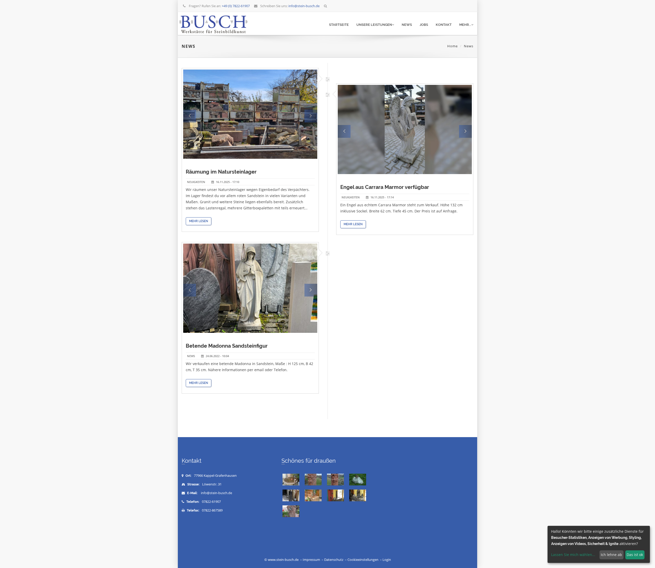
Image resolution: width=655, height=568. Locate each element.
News (407, 25)
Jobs (424, 25)
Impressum (311, 560)
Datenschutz (333, 560)
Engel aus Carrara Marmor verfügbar (384, 187)
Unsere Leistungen (374, 25)
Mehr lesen (198, 221)
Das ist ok (635, 554)
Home (452, 46)
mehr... (465, 25)
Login (387, 560)
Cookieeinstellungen (362, 560)
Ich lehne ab (611, 554)
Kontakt (444, 25)
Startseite (339, 25)
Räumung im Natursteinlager (221, 172)
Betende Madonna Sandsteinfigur (227, 346)
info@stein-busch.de (216, 493)
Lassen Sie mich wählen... (573, 554)
